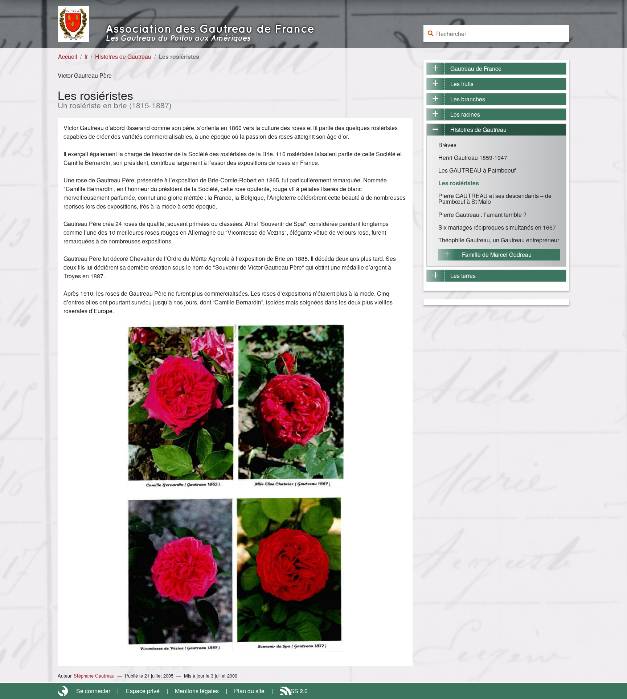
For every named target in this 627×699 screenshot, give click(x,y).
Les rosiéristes (458, 183)
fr (86, 56)
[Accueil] (73, 23)
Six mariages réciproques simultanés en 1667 (497, 227)
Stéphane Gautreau (94, 675)
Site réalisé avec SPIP (63, 691)
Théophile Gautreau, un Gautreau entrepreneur (498, 240)
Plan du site (249, 691)
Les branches (467, 99)
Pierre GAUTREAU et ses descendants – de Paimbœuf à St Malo (495, 198)
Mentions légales (197, 691)
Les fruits (462, 84)
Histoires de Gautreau (123, 56)
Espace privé (143, 691)
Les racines (465, 114)
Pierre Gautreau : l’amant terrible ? (482, 214)
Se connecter (93, 691)
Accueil (67, 56)
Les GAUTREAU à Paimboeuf (477, 170)
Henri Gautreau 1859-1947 (472, 157)
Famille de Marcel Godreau (497, 254)
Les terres (463, 275)
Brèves (447, 145)
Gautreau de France (475, 68)
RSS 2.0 (297, 691)
